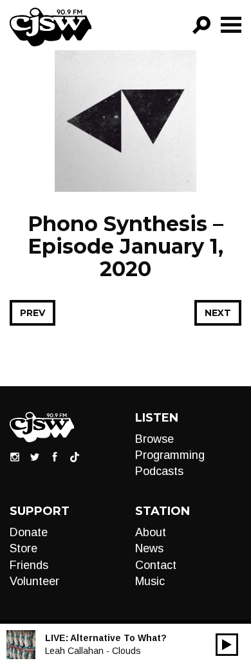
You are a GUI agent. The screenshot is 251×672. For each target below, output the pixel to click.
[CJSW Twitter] (35, 456)
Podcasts (159, 471)
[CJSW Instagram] (15, 456)
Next (218, 313)
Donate (29, 532)
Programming (170, 455)
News (149, 548)
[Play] (227, 644)
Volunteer (34, 581)
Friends (29, 565)
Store (23, 548)
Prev (32, 313)
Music (150, 581)
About (150, 532)
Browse (154, 439)
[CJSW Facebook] (55, 456)
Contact (155, 565)
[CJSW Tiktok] (75, 456)
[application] (227, 644)
